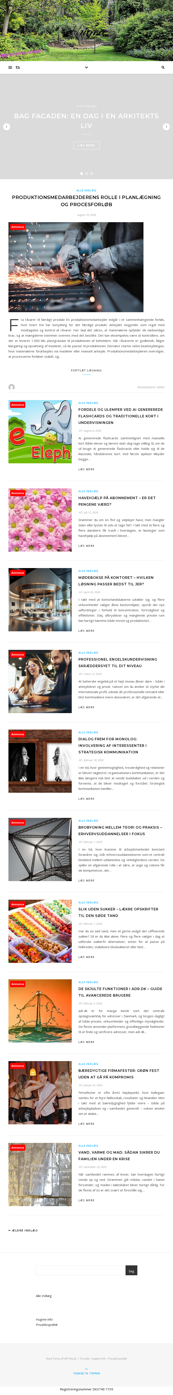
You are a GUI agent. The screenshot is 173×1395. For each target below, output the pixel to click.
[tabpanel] (86, 126)
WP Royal (70, 1358)
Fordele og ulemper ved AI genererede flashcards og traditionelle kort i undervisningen (120, 416)
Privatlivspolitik (47, 1324)
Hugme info (44, 1319)
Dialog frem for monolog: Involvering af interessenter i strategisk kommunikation (112, 745)
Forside (85, 1358)
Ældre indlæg (24, 1230)
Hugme (86, 30)
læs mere (86, 145)
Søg (131, 1271)
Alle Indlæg (86, 106)
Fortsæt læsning (86, 370)
